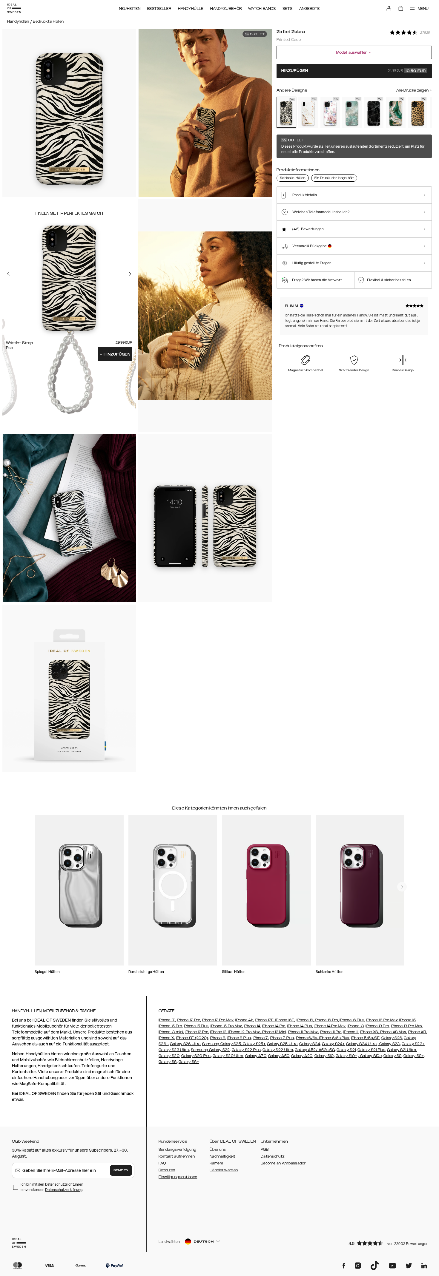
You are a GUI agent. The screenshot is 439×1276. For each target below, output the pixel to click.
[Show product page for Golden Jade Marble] (395, 112)
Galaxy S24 (309, 1044)
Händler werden (224, 1170)
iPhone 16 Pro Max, (382, 1020)
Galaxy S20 (169, 1056)
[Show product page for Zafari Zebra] (286, 112)
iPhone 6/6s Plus (333, 1038)
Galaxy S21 (346, 1050)
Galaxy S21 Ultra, (402, 1050)
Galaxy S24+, (334, 1044)
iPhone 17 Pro (188, 1020)
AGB (264, 1149)
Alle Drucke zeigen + (414, 90)
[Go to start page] (14, 8)
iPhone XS (369, 1032)
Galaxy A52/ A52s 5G (315, 1050)
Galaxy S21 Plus (371, 1050)
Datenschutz (272, 1156)
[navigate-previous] (402, 887)
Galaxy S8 (168, 1062)
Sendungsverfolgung (177, 1149)
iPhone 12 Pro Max (243, 1032)
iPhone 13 (356, 1026)
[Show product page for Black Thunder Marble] (373, 112)
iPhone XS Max (392, 1032)
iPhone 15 (407, 1020)
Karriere (216, 1163)
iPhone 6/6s (306, 1038)
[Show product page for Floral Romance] (330, 112)
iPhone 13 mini (171, 1032)
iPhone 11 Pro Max (303, 1032)
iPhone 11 (350, 1032)
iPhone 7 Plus (282, 1038)
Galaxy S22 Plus (246, 1050)
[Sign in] (389, 8)
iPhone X (166, 1038)
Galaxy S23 (389, 1044)
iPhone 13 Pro (377, 1026)
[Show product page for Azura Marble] (352, 112)
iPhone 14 (252, 1026)
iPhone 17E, (264, 1020)
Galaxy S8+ (189, 1062)
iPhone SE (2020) (192, 1038)
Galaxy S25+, (254, 1044)
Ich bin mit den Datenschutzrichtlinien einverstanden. (52, 1187)
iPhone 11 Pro (331, 1032)
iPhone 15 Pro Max (226, 1026)
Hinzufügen (115, 354)
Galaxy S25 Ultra (282, 1044)
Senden (120, 1170)
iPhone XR (417, 1032)
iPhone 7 (260, 1038)
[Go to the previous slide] (8, 273)
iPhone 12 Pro (196, 1032)
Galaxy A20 (301, 1056)
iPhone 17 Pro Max (218, 1020)
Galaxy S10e (370, 1056)
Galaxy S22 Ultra (278, 1050)
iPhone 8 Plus (239, 1038)
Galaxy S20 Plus (196, 1056)
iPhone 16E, (285, 1020)
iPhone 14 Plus (299, 1026)
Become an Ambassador (283, 1163)
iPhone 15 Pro (170, 1026)
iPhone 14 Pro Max (330, 1026)
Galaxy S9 (392, 1056)
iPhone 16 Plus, (352, 1020)
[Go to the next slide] (130, 273)
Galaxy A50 (278, 1056)
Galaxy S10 (324, 1056)
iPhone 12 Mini (273, 1032)
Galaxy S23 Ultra (174, 1050)
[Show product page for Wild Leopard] (417, 112)
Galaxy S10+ (346, 1056)
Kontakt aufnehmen (177, 1156)
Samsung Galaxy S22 (210, 1050)
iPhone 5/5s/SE (365, 1038)
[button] (388, 1243)
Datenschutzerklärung (63, 1189)
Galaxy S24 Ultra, (361, 1044)
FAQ (162, 1163)
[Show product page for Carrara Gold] (308, 112)
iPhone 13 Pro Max (407, 1026)
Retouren (167, 1170)
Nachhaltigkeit (222, 1156)
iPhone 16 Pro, (327, 1020)
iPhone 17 (167, 1020)
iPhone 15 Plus (196, 1026)
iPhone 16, (305, 1020)
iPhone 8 (217, 1038)
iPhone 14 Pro (273, 1026)
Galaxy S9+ (413, 1056)
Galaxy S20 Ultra (228, 1056)
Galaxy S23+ (413, 1044)
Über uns (218, 1149)
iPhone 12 (218, 1032)
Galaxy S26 (391, 1038)
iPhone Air (244, 1020)
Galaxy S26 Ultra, (185, 1044)
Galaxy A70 (255, 1056)
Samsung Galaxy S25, (222, 1044)
